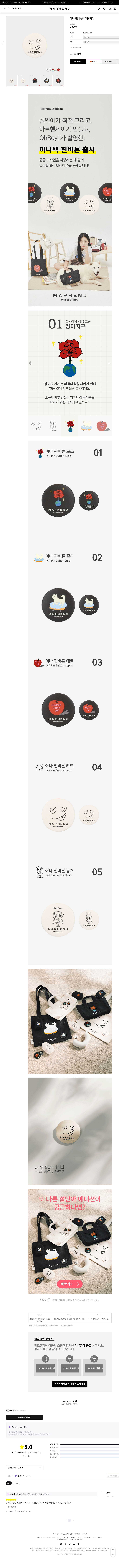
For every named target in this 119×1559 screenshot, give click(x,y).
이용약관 (55, 1534)
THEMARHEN (16, 9)
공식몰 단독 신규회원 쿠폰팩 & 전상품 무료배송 (15, 2)
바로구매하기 (78, 62)
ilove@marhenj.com (102, 1550)
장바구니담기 (109, 62)
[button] (30, 363)
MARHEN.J (6, 9)
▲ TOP (84, 1534)
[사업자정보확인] (63, 1550)
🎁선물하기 (93, 62)
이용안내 (77, 1534)
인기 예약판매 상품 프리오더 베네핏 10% (55, 2)
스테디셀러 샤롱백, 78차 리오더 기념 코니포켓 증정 (96, 2)
